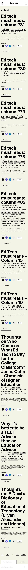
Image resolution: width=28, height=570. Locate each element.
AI (25, 28)
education (11, 454)
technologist (15, 393)
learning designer (7, 221)
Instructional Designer (16, 220)
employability (6, 218)
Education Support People (15, 214)
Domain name (19, 29)
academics (15, 452)
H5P (17, 165)
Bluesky (14, 115)
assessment (5, 29)
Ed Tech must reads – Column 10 (14, 298)
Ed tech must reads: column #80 (13, 64)
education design (19, 161)
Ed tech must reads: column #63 (13, 198)
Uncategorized (11, 267)
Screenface (14, 3)
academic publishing (16, 28)
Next (23, 554)
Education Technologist (9, 163)
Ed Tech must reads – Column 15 (14, 256)
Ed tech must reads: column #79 (13, 107)
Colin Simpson (13, 33)
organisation (6, 393)
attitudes (23, 452)
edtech (8, 31)
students (23, 223)
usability (5, 225)
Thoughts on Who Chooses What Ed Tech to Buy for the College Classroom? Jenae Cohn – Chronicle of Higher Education (13, 360)
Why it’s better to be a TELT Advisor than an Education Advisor (13, 436)
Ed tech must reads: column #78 (13, 152)
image (3, 458)
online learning (6, 223)
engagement (16, 218)
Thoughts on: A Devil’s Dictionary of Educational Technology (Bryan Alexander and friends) (13, 506)
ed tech (4, 73)
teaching (13, 309)
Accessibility (17, 205)
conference (5, 209)
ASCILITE (4, 207)
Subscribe (22, 562)
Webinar (4, 33)
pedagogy (16, 223)
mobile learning (19, 221)
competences (16, 207)
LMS (8, 309)
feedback (14, 116)
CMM (12, 29)
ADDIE (14, 263)
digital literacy (16, 209)
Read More (6, 52)
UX (9, 225)
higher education (16, 31)
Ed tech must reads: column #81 (13, 20)
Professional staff (13, 458)
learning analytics (15, 118)
